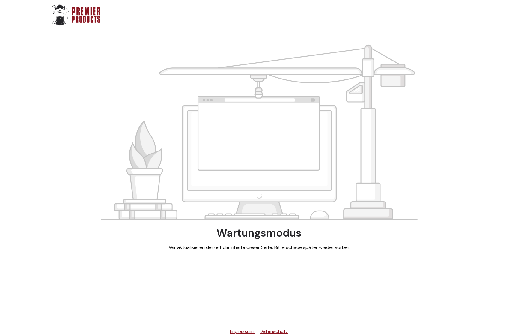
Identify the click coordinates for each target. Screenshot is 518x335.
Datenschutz (274, 331)
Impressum (242, 331)
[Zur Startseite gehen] (76, 15)
